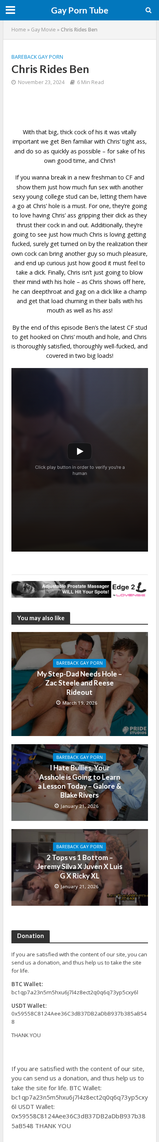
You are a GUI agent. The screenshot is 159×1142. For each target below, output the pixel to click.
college (54, 196)
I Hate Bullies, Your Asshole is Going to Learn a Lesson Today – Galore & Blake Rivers (79, 781)
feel (133, 263)
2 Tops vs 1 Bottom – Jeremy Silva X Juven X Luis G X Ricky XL (79, 866)
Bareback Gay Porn (37, 56)
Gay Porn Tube (79, 10)
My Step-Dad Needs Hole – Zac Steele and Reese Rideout (79, 683)
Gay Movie (43, 29)
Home (18, 29)
